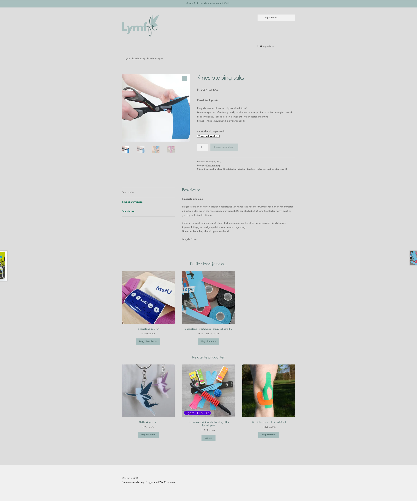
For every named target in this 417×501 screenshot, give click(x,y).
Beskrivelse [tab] (128, 192)
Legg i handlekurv (224, 147)
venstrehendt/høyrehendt (211, 131)
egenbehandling (214, 169)
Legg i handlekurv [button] (148, 341)
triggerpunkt (281, 169)
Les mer (208, 438)
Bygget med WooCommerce (161, 482)
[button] (184, 78)
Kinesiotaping (138, 58)
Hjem (127, 58)
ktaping (241, 169)
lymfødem (261, 169)
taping (270, 169)
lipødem (251, 169)
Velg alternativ (208, 341)
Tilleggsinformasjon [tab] (132, 202)
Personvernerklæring (133, 482)
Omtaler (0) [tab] (128, 211)
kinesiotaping (230, 169)
